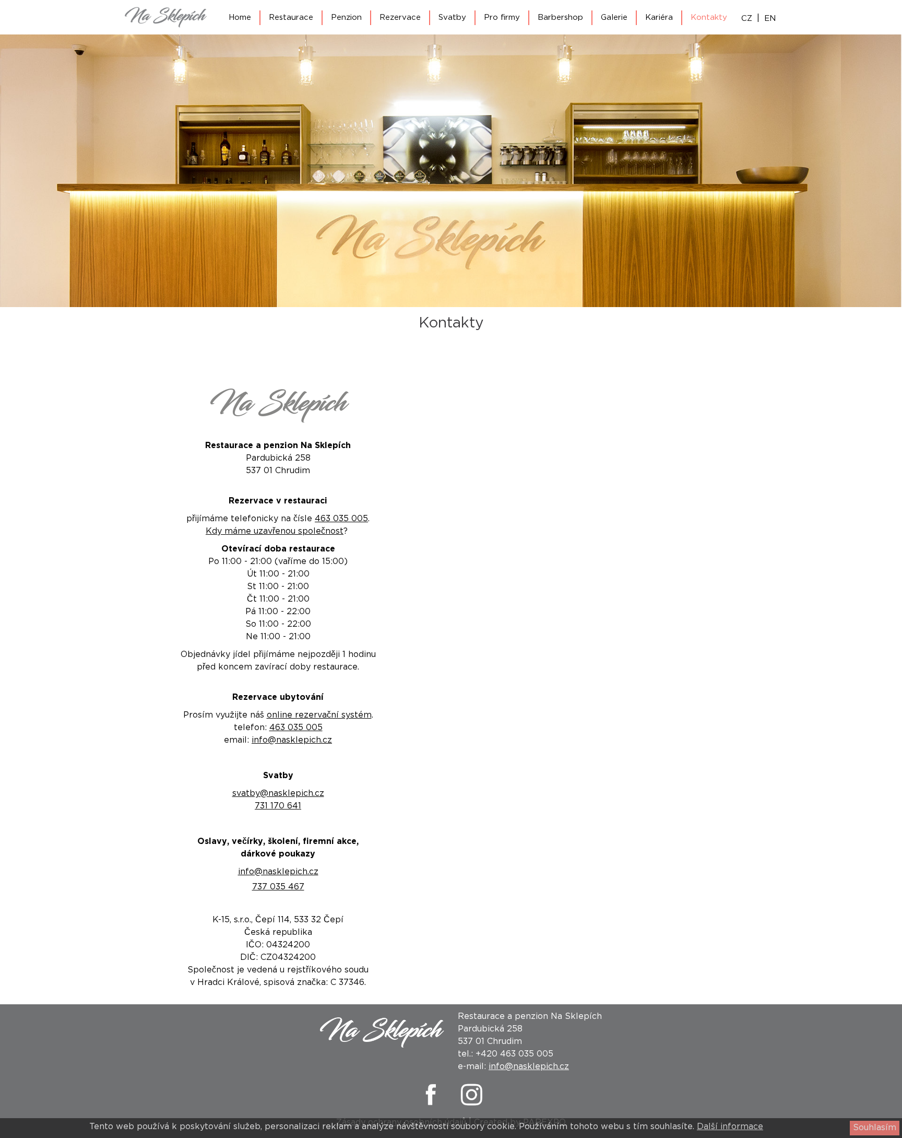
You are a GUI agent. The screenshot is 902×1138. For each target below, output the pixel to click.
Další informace (730, 1127)
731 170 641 (278, 806)
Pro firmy (502, 17)
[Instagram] (472, 1105)
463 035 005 (341, 519)
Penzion (346, 17)
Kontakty (709, 17)
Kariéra (659, 17)
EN (770, 18)
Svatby (452, 17)
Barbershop (560, 17)
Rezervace (400, 17)
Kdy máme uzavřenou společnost (274, 531)
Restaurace (291, 17)
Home (240, 17)
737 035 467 (278, 887)
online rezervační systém (319, 715)
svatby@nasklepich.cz (278, 793)
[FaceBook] (430, 1105)
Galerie (614, 17)
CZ (746, 18)
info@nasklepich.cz (292, 740)
